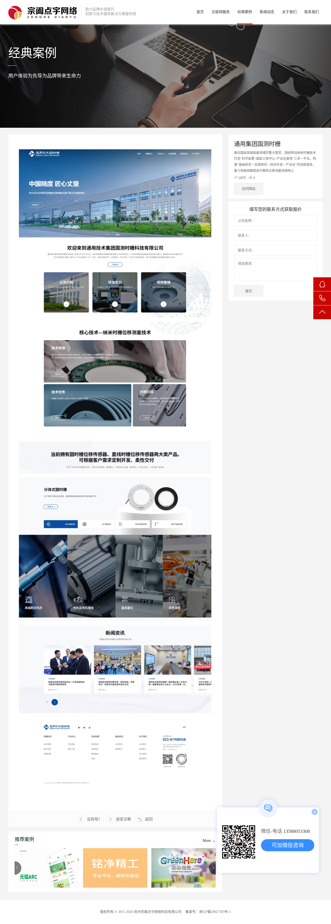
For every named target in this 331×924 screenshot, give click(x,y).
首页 (200, 12)
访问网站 (248, 189)
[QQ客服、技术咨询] (322, 284)
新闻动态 (267, 12)
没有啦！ (94, 819)
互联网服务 (221, 12)
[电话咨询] (322, 298)
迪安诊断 (123, 819)
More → (209, 840)
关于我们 (289, 12)
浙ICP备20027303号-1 (215, 912)
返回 (149, 819)
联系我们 (311, 12)
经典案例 (244, 12)
